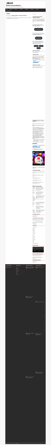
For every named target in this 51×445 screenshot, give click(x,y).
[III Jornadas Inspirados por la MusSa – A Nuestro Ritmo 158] (40, 373)
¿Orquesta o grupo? (38, 206)
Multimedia (26, 9)
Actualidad (21, 9)
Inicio (7, 9)
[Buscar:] (38, 14)
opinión (33, 240)
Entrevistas (11, 9)
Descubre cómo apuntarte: (37, 61)
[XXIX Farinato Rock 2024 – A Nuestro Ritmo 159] (40, 334)
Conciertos (17, 274)
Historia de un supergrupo (39, 202)
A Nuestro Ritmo (38, 265)
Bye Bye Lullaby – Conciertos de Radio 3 (19, 15)
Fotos (33, 234)
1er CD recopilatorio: (38, 38)
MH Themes (17, 443)
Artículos (15, 9)
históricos (40, 190)
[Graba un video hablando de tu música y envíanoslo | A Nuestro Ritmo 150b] (38, 67)
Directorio (32, 9)
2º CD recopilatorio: (38, 29)
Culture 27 (15, 16)
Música (33, 238)
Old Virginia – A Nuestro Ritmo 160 (44, 310)
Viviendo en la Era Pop (35, 243)
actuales (34, 228)
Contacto (37, 9)
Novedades (34, 239)
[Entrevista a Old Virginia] (30, 268)
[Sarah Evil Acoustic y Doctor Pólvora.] (30, 297)
